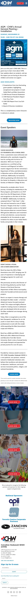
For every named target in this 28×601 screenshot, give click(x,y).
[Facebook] (8, 592)
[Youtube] (17, 592)
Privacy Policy (14, 595)
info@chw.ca (8, 558)
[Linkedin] (14, 592)
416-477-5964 (7, 553)
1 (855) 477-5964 (10, 554)
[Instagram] (11, 592)
